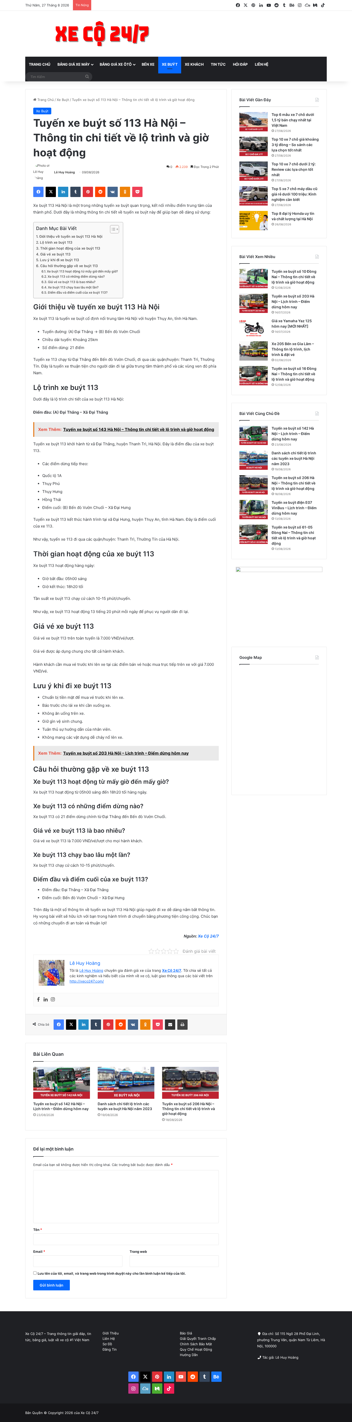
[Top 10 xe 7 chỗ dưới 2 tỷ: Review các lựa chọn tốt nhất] (253, 171)
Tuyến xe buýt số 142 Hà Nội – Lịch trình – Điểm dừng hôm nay (293, 433)
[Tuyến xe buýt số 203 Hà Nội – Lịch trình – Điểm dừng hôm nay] (253, 303)
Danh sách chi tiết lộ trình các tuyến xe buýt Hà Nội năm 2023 (294, 458)
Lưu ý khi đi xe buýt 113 (59, 260)
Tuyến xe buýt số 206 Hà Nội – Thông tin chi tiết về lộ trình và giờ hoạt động (188, 1109)
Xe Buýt (170, 64)
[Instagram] (53, 999)
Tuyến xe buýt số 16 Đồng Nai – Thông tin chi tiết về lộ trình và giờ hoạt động (294, 373)
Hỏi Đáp (240, 64)
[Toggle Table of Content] (112, 229)
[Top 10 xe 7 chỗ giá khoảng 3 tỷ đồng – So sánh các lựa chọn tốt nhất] (253, 146)
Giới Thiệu (111, 1333)
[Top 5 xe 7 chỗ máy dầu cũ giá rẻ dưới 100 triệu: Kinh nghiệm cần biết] (253, 196)
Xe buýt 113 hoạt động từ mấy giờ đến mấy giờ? (82, 271)
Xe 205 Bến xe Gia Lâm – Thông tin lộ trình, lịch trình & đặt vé (293, 349)
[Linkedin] (45, 999)
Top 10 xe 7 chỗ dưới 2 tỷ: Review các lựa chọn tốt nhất (294, 169)
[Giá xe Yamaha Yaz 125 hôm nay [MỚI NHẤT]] (253, 328)
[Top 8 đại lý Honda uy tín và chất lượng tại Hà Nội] (253, 220)
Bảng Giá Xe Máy (73, 64)
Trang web (138, 1251)
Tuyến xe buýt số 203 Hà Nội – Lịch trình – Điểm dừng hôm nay (293, 301)
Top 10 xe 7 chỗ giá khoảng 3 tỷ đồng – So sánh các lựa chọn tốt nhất (295, 144)
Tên (37, 1230)
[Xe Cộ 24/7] (102, 33)
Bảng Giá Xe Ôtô (116, 64)
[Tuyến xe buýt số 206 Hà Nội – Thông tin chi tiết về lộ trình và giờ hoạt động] (190, 1083)
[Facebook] (38, 999)
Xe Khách (194, 64)
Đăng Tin (110, 1349)
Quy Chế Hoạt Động (196, 1349)
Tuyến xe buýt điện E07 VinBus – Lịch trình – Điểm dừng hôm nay (294, 507)
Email (39, 1251)
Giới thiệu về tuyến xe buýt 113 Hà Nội (70, 236)
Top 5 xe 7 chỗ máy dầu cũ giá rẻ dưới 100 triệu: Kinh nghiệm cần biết (294, 194)
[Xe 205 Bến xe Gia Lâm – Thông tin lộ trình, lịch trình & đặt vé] (253, 351)
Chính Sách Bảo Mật (196, 1344)
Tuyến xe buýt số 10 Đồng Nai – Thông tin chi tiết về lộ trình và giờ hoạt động (294, 276)
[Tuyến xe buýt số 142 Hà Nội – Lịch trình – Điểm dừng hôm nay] (61, 1083)
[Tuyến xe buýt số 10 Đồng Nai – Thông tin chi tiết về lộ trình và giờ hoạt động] (253, 278)
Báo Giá (186, 1333)
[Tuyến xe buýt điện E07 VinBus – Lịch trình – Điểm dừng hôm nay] (253, 509)
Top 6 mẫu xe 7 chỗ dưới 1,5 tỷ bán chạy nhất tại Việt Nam (293, 119)
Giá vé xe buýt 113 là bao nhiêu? (71, 282)
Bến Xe (148, 64)
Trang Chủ (39, 64)
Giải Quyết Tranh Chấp (198, 1338)
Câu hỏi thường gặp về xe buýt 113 (69, 266)
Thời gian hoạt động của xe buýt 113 (70, 248)
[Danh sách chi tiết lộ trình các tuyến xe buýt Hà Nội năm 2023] (126, 1083)
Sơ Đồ (107, 1344)
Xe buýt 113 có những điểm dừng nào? (76, 276)
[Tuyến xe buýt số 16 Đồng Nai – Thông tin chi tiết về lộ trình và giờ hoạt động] (253, 375)
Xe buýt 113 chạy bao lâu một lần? (73, 287)
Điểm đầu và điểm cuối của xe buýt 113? (77, 292)
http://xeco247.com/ (87, 981)
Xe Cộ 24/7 (208, 936)
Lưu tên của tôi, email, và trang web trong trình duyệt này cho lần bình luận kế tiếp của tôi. (112, 1273)
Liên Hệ (262, 64)
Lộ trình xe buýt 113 (56, 242)
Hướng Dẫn (189, 1355)
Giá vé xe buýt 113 (55, 254)
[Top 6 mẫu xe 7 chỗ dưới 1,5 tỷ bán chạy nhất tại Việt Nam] (253, 121)
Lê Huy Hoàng (64, 172)
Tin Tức (218, 64)
